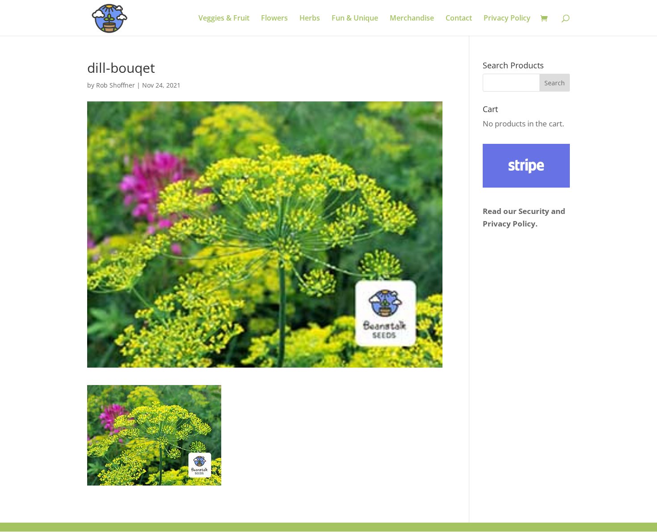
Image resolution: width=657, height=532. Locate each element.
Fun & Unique (355, 19)
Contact (459, 19)
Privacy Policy (507, 19)
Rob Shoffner (115, 85)
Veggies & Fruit (223, 19)
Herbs (309, 19)
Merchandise (412, 19)
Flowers (274, 19)
